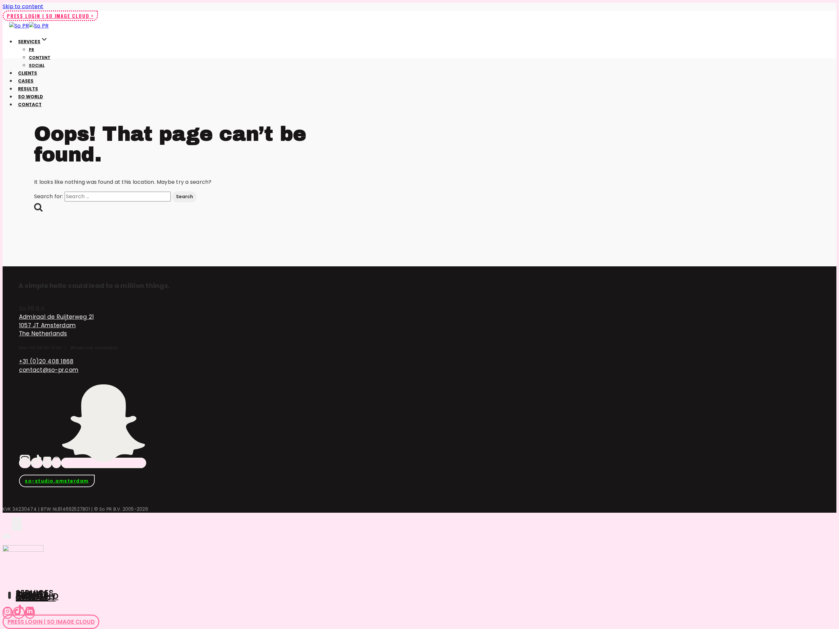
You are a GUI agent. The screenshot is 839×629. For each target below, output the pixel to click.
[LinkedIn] (47, 463)
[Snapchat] (103, 463)
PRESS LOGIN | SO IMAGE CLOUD (51, 622)
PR (31, 49)
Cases (25, 81)
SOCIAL (37, 65)
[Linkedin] (30, 613)
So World (30, 97)
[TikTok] (37, 463)
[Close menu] (6, 536)
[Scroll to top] (7, 523)
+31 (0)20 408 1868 (46, 361)
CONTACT (36, 597)
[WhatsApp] (56, 463)
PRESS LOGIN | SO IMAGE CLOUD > (50, 15)
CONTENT (39, 57)
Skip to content (23, 6)
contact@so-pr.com (48, 370)
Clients (27, 73)
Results (28, 89)
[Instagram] (25, 463)
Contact (30, 105)
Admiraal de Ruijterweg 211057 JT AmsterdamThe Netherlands (56, 325)
